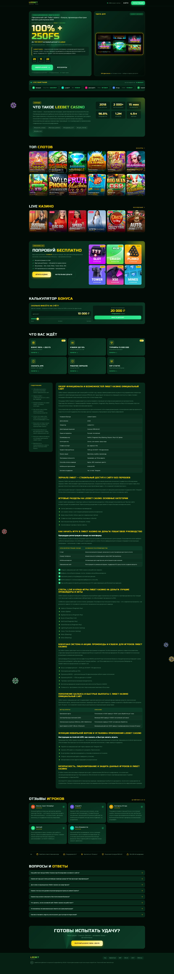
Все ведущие (138, 207)
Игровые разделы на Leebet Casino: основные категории (41, 404)
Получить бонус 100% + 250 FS (87, 943)
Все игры (139, 148)
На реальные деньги (63, 274)
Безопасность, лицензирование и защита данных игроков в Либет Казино (41, 446)
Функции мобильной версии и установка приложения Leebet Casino (41, 438)
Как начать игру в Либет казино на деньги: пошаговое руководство (40, 411)
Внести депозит (118, 317)
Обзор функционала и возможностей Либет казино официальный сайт (41, 390)
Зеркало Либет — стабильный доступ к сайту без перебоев (41, 397)
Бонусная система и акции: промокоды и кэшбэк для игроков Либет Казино (41, 424)
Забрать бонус (41, 67)
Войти (125, 3)
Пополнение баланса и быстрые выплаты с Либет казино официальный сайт (41, 431)
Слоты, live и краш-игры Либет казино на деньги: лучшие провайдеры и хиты (41, 417)
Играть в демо (42, 274)
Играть (27, 969)
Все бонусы (62, 67)
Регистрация (138, 3)
